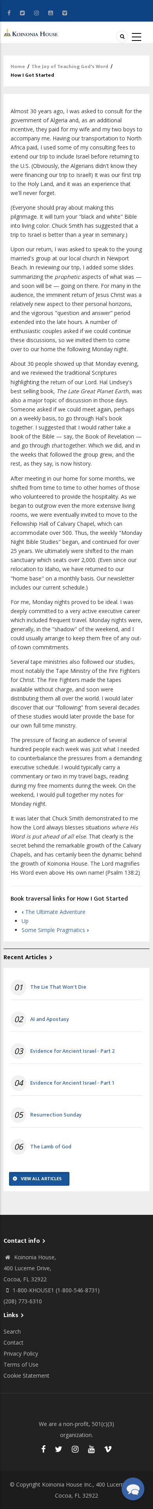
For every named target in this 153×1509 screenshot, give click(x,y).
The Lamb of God (50, 1146)
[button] (133, 1489)
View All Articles (41, 1179)
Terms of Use (21, 1364)
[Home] (32, 32)
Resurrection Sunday (56, 1114)
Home (18, 66)
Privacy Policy (21, 1353)
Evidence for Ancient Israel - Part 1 (72, 1083)
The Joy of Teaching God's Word (69, 66)
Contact (14, 1342)
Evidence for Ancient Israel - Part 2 (72, 1051)
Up (25, 921)
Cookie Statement (26, 1375)
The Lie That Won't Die (58, 987)
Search (12, 1331)
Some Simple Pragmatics (55, 930)
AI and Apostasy (49, 1019)
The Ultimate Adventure (54, 912)
